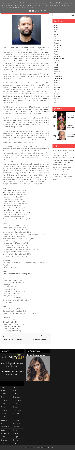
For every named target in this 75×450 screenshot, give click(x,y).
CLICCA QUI (12, 366)
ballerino (56, 32)
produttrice (57, 80)
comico (56, 38)
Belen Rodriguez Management (36, 355)
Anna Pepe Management (71, 116)
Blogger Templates (49, 447)
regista (56, 85)
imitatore (56, 61)
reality (56, 83)
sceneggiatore (58, 87)
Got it (43, 11)
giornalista (57, 56)
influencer (57, 63)
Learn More (34, 11)
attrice (56, 27)
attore (56, 25)
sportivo (56, 98)
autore (56, 30)
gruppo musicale (59, 58)
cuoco (56, 47)
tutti (55, 100)
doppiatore (57, 54)
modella (56, 65)
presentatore (58, 76)
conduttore (57, 43)
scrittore (56, 89)
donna (56, 52)
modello (56, 67)
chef (55, 36)
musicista (57, 69)
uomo (55, 103)
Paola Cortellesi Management (71, 126)
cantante (56, 34)
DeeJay (56, 49)
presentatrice (58, 78)
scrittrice (56, 92)
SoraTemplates (31, 447)
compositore (57, 41)
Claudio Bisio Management (71, 135)
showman (57, 96)
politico (56, 74)
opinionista (57, 72)
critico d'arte (57, 45)
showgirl (56, 94)
